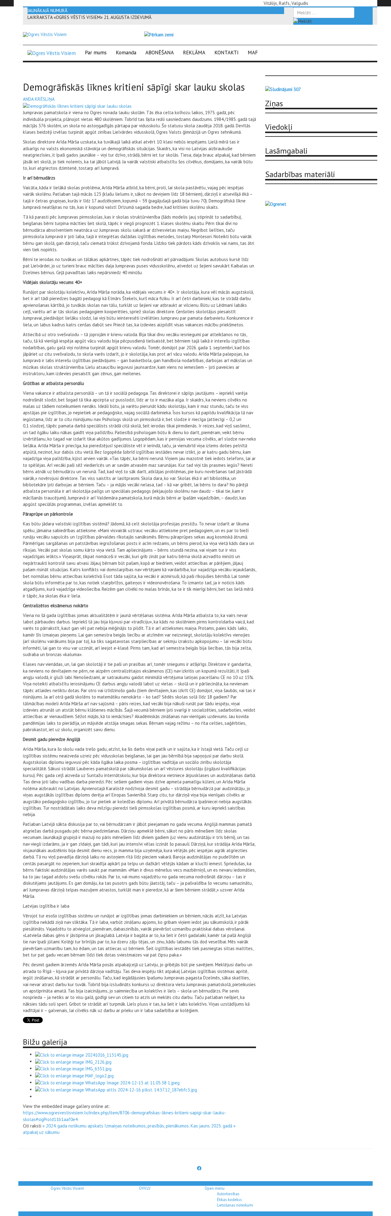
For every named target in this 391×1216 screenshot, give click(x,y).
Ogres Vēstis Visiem (67, 1188)
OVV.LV (144, 1188)
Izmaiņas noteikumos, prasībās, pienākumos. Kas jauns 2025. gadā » (170, 1126)
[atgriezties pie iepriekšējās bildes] (77, 105)
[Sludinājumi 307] (283, 89)
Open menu (215, 1188)
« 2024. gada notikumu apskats (72, 1126)
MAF (253, 52)
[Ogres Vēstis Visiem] (45, 34)
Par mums (96, 52)
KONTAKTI (226, 52)
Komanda (126, 52)
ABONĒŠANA (159, 52)
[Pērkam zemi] (159, 34)
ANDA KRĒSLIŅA (39, 99)
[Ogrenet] (275, 203)
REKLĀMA (194, 52)
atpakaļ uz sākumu (41, 1132)
